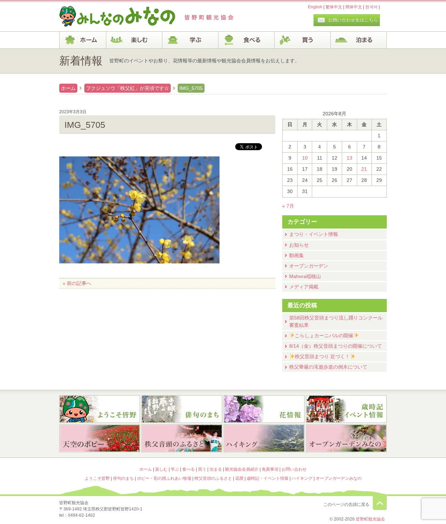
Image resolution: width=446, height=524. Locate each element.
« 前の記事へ (77, 283)
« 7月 (288, 206)
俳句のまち (181, 409)
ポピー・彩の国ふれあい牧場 (99, 439)
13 (349, 158)
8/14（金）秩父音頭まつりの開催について (335, 346)
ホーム (82, 40)
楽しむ (134, 40)
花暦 (264, 409)
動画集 (296, 255)
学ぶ (190, 40)
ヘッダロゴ (106, 16)
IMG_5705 (191, 88)
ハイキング (264, 439)
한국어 (371, 7)
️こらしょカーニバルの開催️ (324, 335)
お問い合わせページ (347, 20)
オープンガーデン (308, 266)
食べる (246, 40)
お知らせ (299, 245)
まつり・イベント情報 (313, 234)
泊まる (359, 40)
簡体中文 (353, 7)
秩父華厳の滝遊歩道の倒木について (328, 367)
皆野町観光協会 (370, 519)
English (315, 7)
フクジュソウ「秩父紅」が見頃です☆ (127, 88)
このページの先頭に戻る (380, 503)
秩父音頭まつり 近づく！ (322, 356)
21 (364, 169)
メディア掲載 (303, 287)
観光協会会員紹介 (242, 469)
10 (305, 158)
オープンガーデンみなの (346, 439)
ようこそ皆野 (99, 409)
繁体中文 (333, 7)
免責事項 (270, 469)
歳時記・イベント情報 (346, 409)
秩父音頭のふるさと (181, 439)
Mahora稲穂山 (305, 276)
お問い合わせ (294, 469)
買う (303, 40)
